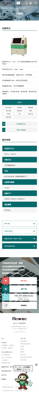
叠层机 (22, 352)
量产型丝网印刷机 (25, 344)
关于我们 (3, 342)
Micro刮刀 (23, 354)
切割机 (22, 346)
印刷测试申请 (8, 231)
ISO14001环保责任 (6, 357)
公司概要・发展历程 (7, 348)
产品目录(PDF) (21, 124)
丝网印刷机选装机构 (26, 357)
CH (18, 3)
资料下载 (7, 224)
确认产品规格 (21, 130)
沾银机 (22, 349)
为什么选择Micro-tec (7, 352)
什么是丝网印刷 (5, 355)
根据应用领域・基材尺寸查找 (13, 239)
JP (15, 3)
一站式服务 (4, 360)
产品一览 (17, 8)
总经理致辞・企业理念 (7, 345)
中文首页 (11, 8)
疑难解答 (3, 379)
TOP (2, 338)
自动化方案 (23, 360)
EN (22, 3)
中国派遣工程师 (5, 363)
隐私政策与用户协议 (7, 387)
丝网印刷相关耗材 (9, 246)
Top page (5, 8)
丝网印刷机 (23, 341)
